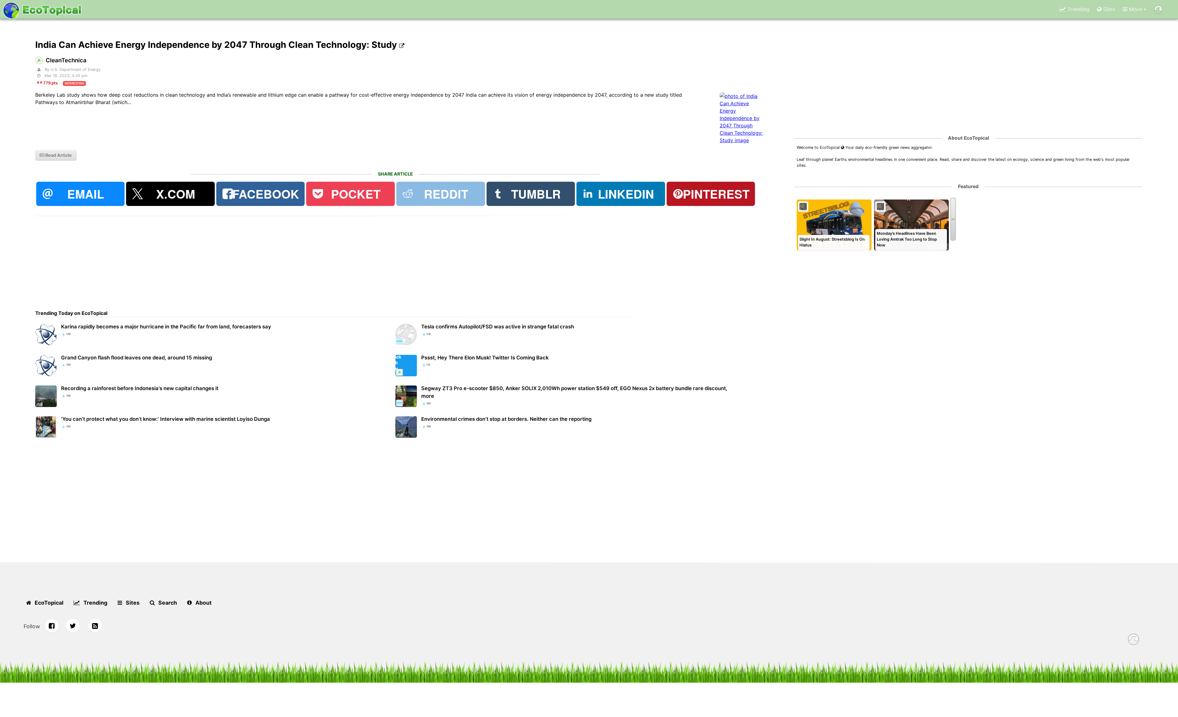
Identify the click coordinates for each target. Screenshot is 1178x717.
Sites (1108, 9)
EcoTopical (48, 602)
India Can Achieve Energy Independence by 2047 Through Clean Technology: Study (217, 44)
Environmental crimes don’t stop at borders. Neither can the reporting (506, 419)
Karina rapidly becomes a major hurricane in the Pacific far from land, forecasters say (166, 327)
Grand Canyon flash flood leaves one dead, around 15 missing (136, 358)
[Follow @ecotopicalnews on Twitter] (72, 626)
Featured (968, 186)
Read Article (58, 155)
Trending (1078, 9)
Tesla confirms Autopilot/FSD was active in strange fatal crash (497, 327)
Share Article (395, 173)
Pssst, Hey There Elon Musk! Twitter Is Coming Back (485, 358)
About (203, 602)
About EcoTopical (968, 138)
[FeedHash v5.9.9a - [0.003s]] (1133, 640)
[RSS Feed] (95, 626)
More (1134, 9)
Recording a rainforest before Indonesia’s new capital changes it (139, 388)
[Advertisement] (219, 259)
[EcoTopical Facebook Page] (52, 626)
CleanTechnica (66, 60)
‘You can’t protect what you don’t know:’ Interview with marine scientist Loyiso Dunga (165, 419)
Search (167, 602)
